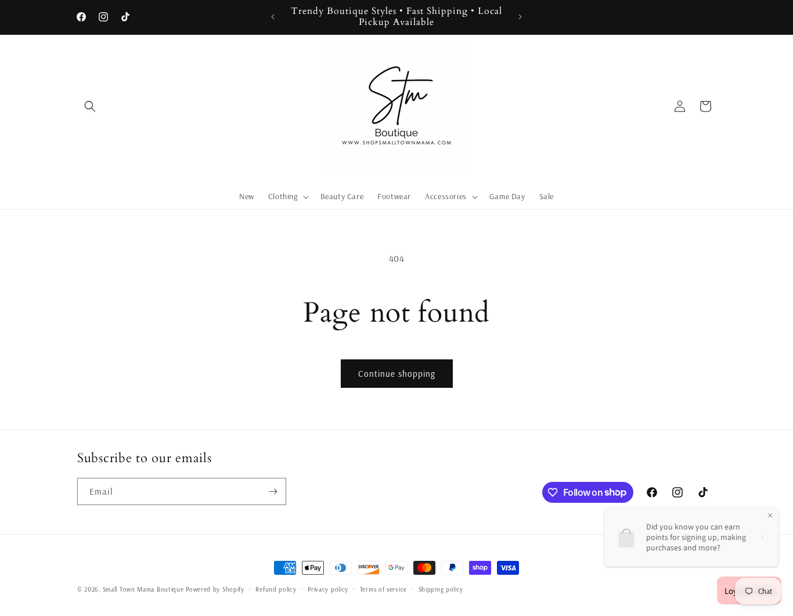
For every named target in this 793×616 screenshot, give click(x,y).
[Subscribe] (273, 491)
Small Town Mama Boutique (144, 589)
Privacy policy (328, 589)
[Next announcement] (520, 17)
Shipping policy (441, 589)
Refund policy (275, 589)
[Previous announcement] (273, 17)
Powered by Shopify (215, 589)
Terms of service (383, 589)
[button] (90, 106)
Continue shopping (396, 373)
